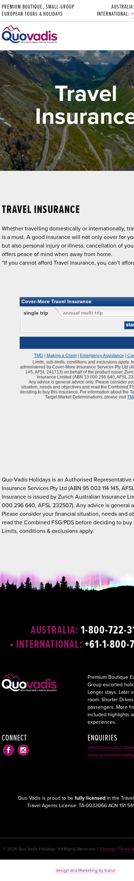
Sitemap (107, 848)
